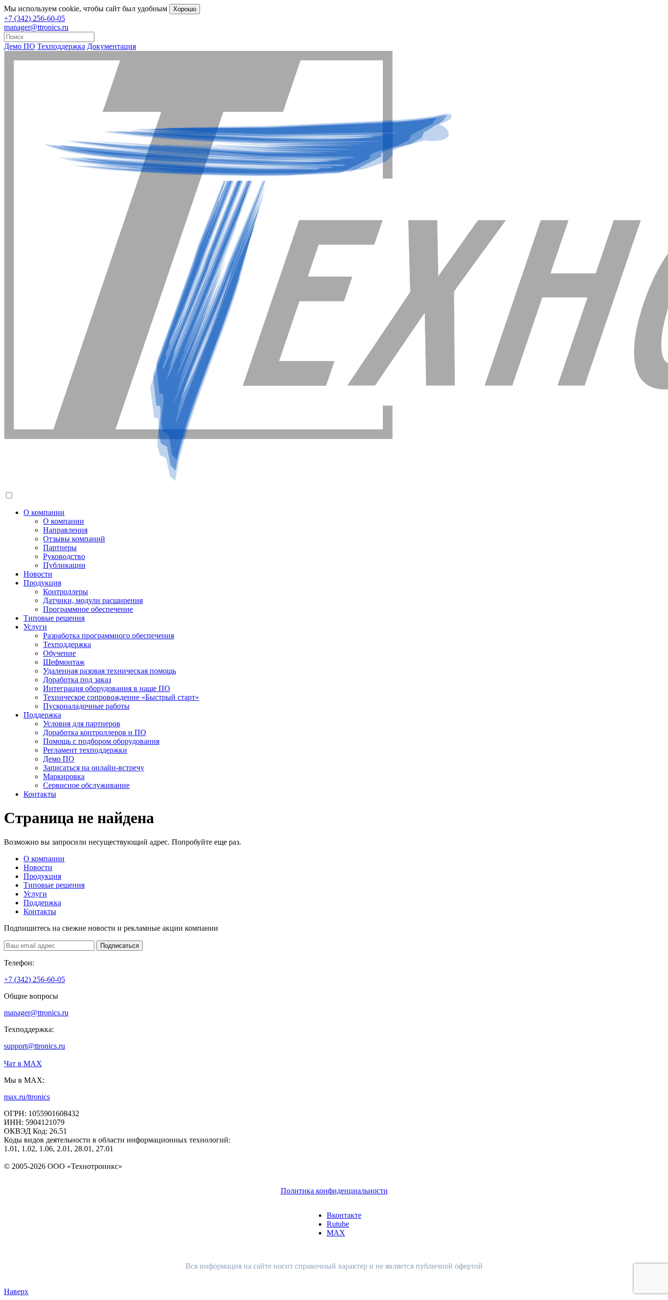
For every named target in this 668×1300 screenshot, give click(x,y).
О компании (44, 512)
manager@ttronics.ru (36, 27)
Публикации (64, 565)
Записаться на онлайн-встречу (93, 767)
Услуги (35, 627)
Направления (65, 530)
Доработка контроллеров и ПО (94, 732)
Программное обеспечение (88, 609)
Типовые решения (54, 618)
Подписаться (119, 945)
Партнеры (60, 547)
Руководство (64, 556)
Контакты (39, 794)
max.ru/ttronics (27, 1097)
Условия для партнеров (81, 723)
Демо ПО (19, 46)
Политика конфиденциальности (334, 1191)
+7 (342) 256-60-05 (34, 18)
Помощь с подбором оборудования (101, 741)
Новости (37, 574)
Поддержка (42, 715)
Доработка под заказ (77, 679)
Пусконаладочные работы (86, 706)
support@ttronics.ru (34, 1046)
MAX (336, 1233)
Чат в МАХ (23, 1063)
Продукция (42, 583)
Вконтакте (344, 1215)
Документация (111, 46)
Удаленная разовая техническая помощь (109, 671)
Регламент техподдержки (85, 750)
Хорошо (184, 9)
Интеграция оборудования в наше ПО (106, 688)
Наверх (16, 1291)
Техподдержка (61, 46)
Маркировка (64, 776)
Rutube (338, 1224)
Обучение (59, 653)
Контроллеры (65, 591)
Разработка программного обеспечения (108, 635)
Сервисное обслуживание (86, 785)
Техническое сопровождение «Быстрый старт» (121, 697)
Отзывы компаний (74, 539)
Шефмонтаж (64, 662)
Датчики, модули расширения (93, 600)
